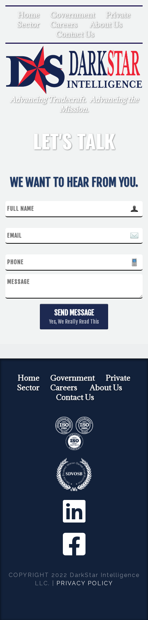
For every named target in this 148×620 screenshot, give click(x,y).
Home (29, 15)
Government (72, 15)
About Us (106, 24)
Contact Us (75, 34)
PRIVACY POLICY (84, 583)
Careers (63, 24)
